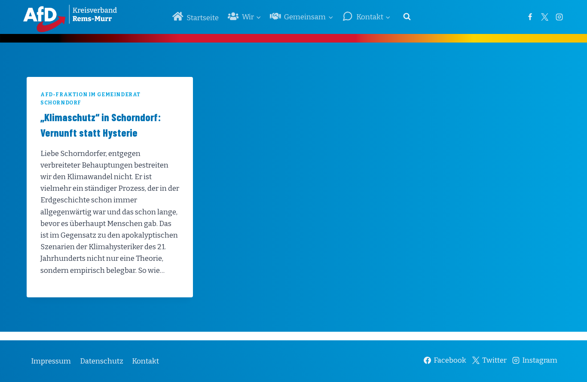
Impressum (51, 361)
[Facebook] (530, 16)
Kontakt (145, 361)
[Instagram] (559, 16)
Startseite (202, 17)
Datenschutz (101, 361)
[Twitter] (544, 16)
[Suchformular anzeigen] (407, 16)
